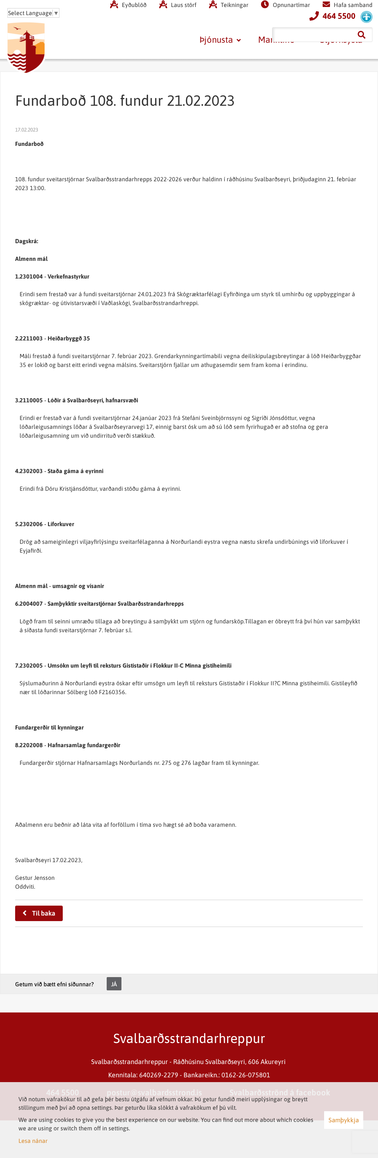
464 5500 (339, 16)
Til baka (43, 913)
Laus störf (183, 4)
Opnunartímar (291, 4)
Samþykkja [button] (344, 1120)
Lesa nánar (33, 1140)
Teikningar (234, 4)
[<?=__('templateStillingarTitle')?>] (366, 16)
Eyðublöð (134, 4)
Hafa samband (353, 4)
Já (114, 984)
